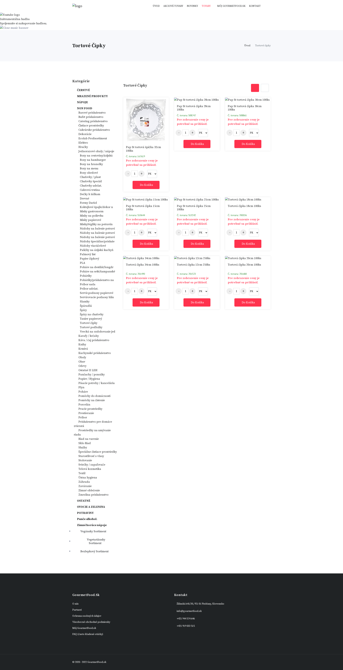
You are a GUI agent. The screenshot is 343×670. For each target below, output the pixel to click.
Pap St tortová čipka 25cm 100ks (194, 207)
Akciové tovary (173, 6)
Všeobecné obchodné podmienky (91, 622)
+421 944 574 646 (186, 618)
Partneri (77, 610)
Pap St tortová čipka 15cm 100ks (143, 207)
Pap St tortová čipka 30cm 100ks (245, 107)
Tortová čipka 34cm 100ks (142, 264)
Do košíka (146, 185)
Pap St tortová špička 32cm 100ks (143, 148)
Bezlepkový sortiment (94, 551)
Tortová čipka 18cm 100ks (244, 206)
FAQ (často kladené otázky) (87, 634)
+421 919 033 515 (186, 626)
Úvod (156, 6)
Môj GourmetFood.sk (231, 6)
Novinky (192, 6)
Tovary (206, 6)
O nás (75, 603)
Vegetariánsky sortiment (95, 541)
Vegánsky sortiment (93, 531)
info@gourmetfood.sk (189, 611)
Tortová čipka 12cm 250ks (193, 264)
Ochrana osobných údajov (86, 616)
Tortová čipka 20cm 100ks (244, 264)
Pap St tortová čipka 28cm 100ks (194, 107)
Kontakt (255, 6)
